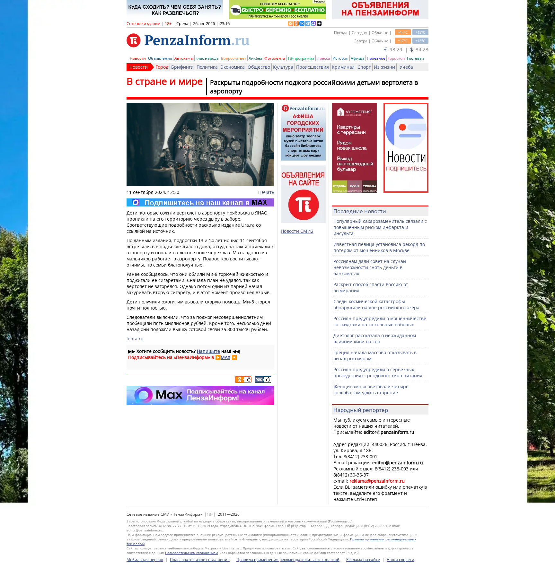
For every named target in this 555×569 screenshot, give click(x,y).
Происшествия (312, 67)
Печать (266, 192)
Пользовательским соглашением (191, 552)
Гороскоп (396, 58)
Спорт (364, 67)
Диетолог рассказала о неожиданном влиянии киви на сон (374, 338)
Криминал (343, 67)
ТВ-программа (300, 58)
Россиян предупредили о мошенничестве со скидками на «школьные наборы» (379, 321)
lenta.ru (135, 339)
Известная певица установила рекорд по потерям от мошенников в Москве (379, 247)
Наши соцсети (400, 559)
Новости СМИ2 (297, 231)
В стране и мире (165, 81)
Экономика (233, 67)
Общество (259, 67)
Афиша (358, 58)
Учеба (406, 67)
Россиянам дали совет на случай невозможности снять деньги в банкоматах (369, 267)
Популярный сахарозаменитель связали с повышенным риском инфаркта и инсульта (380, 227)
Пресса (323, 58)
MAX (225, 357)
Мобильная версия (145, 559)
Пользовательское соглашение (200, 559)
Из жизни (384, 67)
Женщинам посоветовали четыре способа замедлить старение (371, 389)
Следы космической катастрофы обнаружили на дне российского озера (376, 304)
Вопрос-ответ (233, 58)
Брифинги (182, 67)
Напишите (208, 351)
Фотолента (274, 58)
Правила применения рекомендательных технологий (287, 559)
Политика (207, 67)
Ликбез (255, 58)
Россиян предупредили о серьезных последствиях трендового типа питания (377, 372)
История (340, 58)
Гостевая (415, 58)
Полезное (376, 58)
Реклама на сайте (363, 559)
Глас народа (207, 58)
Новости (138, 58)
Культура (283, 67)
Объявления (160, 58)
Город (161, 67)
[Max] (200, 202)
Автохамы (183, 58)
